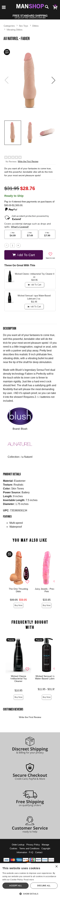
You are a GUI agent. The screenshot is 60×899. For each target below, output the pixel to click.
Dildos (35, 25)
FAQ (31, 852)
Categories (9, 25)
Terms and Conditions (29, 848)
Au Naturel (26, 456)
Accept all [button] (15, 885)
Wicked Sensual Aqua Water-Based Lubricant (46, 677)
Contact (38, 852)
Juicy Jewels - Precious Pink (46, 590)
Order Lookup (18, 844)
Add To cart (26, 255)
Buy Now (18, 605)
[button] (4, 7)
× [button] (56, 866)
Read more (29, 879)
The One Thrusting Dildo (18, 590)
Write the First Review (28, 161)
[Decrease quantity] (6, 245)
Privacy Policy (33, 844)
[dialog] (30, 881)
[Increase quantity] (18, 245)
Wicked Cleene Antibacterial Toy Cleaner (18, 678)
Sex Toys (23, 25)
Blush (24, 428)
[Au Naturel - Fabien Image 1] (30, 80)
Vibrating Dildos (14, 29)
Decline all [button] (43, 885)
